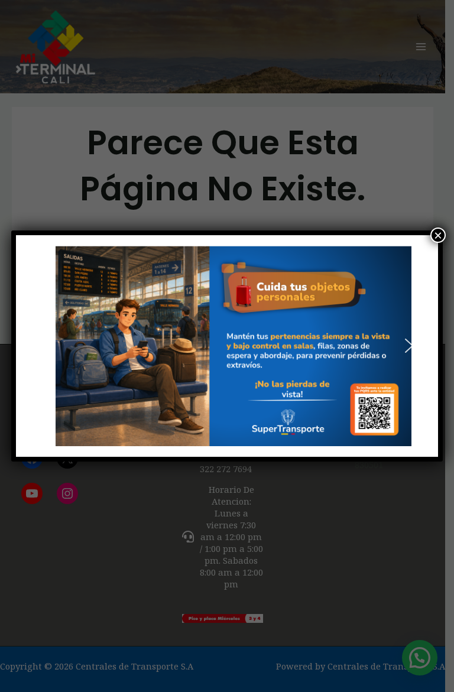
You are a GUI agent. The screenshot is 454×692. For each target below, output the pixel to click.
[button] (44, 345)
